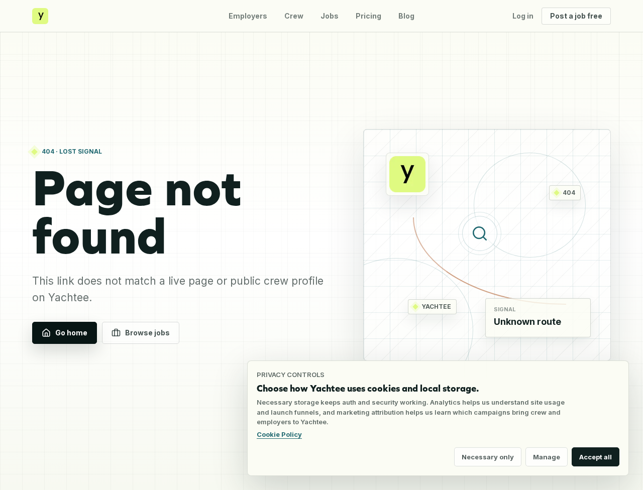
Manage (546, 457)
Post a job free (576, 16)
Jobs (329, 16)
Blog (406, 16)
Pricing (368, 16)
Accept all (595, 457)
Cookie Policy (279, 434)
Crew (293, 16)
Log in (522, 16)
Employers (248, 16)
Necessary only (488, 457)
